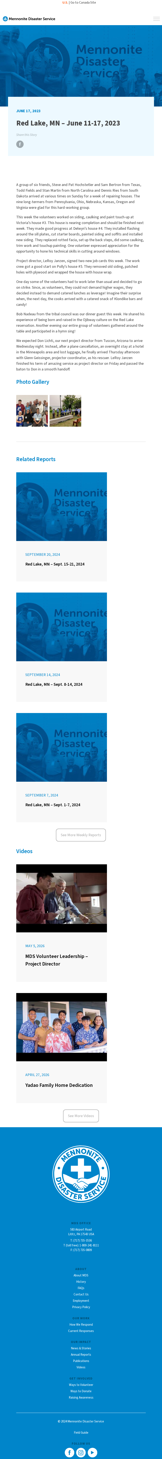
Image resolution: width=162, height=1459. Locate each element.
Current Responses (81, 1331)
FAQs (81, 1288)
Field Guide (81, 1432)
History (81, 1282)
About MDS (81, 1275)
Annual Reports (81, 1354)
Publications (81, 1361)
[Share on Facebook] (20, 146)
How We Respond (81, 1324)
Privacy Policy (81, 1307)
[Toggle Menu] (156, 19)
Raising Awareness (81, 1397)
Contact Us (81, 1294)
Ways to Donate (81, 1391)
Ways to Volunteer (81, 1385)
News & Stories (81, 1348)
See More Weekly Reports (81, 835)
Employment (81, 1301)
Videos (81, 1367)
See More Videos (81, 1116)
